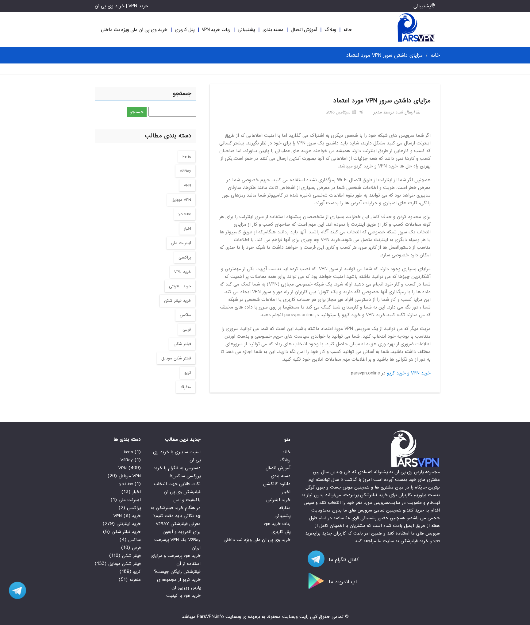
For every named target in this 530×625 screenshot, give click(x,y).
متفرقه (185, 387)
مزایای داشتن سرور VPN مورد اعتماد (382, 100)
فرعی (186, 329)
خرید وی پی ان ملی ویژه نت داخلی (134, 29)
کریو (187, 373)
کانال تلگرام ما (343, 560)
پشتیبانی (422, 6)
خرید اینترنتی (180, 286)
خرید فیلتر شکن (177, 301)
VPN (187, 185)
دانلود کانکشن (276, 484)
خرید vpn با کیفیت (183, 595)
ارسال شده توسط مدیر (395, 112)
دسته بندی (273, 29)
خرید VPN (182, 272)
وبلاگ (330, 29)
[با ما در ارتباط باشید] (15, 590)
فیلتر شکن (182, 344)
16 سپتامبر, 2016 (344, 112)
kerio (186, 156)
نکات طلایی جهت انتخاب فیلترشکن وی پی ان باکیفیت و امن (177, 492)
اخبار (187, 229)
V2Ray (185, 171)
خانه (348, 29)
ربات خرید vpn (216, 29)
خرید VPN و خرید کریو (409, 373)
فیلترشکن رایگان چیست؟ (177, 571)
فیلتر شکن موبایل (176, 358)
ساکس (185, 315)
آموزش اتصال (304, 29)
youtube (185, 214)
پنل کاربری (185, 29)
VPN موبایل (181, 200)
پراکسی (185, 257)
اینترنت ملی (181, 243)
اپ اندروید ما (342, 582)
